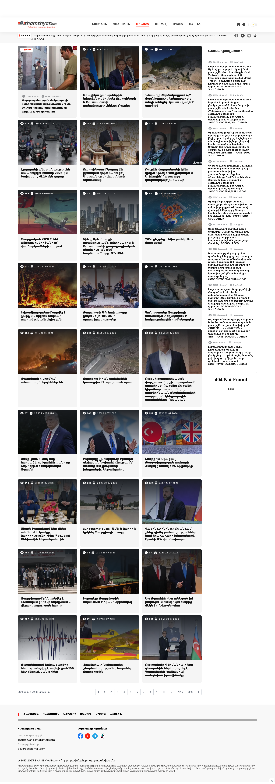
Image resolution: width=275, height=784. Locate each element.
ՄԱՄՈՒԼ (160, 24)
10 (164, 691)
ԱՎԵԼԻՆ (195, 24)
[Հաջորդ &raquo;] (199, 692)
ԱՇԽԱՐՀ (142, 24)
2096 (180, 691)
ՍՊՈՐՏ (178, 24)
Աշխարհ (27, 49)
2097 (190, 691)
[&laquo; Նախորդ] (98, 692)
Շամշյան (238, 62)
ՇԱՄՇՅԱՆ (99, 24)
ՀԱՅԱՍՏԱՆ (121, 24)
